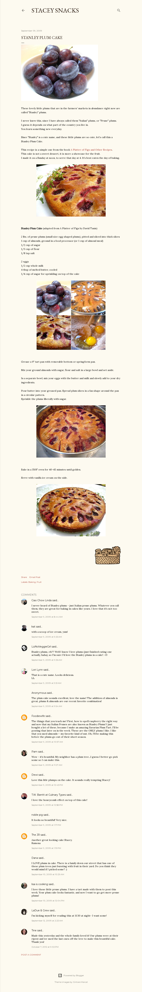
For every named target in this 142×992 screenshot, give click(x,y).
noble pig (37, 814)
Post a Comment (31, 954)
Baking (32, 582)
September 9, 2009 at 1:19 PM (46, 848)
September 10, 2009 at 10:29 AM (48, 874)
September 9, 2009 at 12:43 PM (47, 785)
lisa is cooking (40, 884)
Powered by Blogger (74, 975)
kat (33, 626)
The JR (36, 834)
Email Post (34, 577)
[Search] (119, 9)
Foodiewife (38, 716)
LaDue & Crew (40, 910)
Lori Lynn (37, 669)
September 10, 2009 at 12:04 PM (48, 900)
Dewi (35, 774)
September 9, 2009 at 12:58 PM (47, 805)
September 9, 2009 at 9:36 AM (47, 660)
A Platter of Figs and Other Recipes (91, 149)
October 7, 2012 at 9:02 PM (45, 947)
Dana (35, 857)
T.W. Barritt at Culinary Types (49, 794)
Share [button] (24, 577)
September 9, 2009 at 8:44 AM (47, 616)
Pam (34, 751)
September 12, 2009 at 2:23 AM (47, 920)
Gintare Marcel (80, 982)
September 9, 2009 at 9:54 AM (47, 706)
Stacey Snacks (55, 10)
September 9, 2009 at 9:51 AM (46, 683)
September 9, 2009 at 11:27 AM (47, 765)
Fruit (39, 582)
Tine (34, 930)
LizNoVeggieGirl (41, 646)
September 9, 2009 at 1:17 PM (46, 825)
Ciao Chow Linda (42, 600)
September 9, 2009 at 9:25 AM (47, 636)
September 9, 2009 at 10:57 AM (47, 742)
